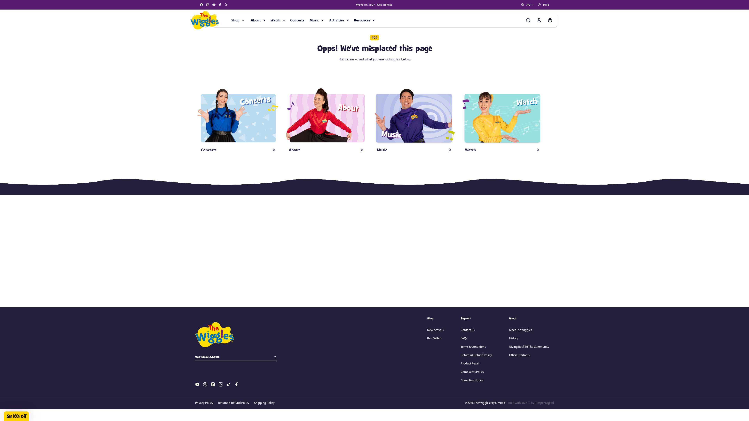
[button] (336, 242)
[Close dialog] (445, 164)
